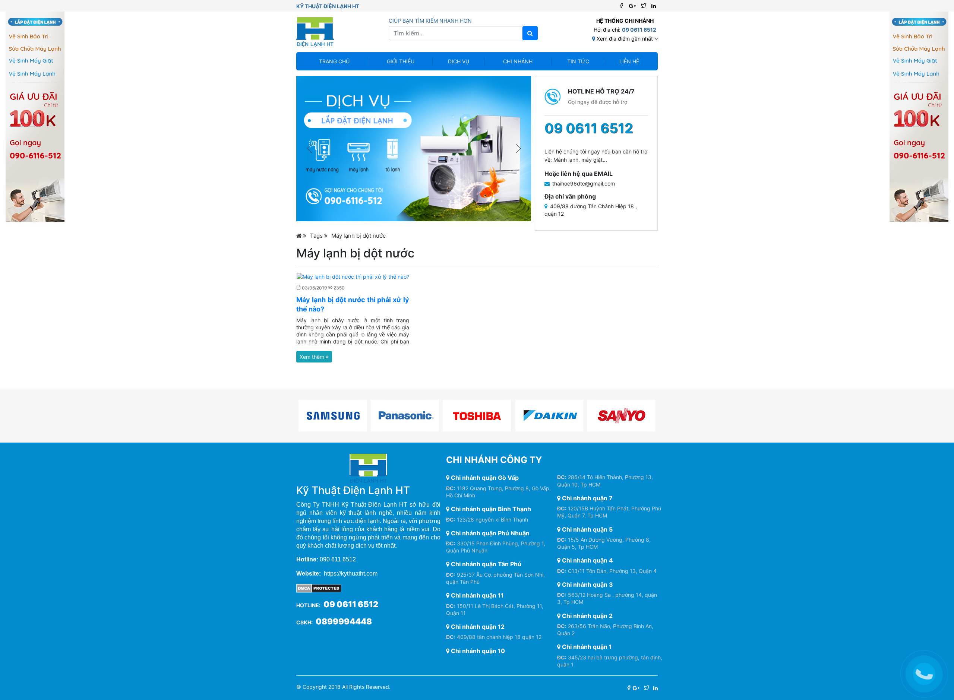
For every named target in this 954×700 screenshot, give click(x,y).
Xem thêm (313, 357)
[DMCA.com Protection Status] (318, 588)
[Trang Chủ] (301, 235)
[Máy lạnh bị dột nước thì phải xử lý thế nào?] (353, 276)
